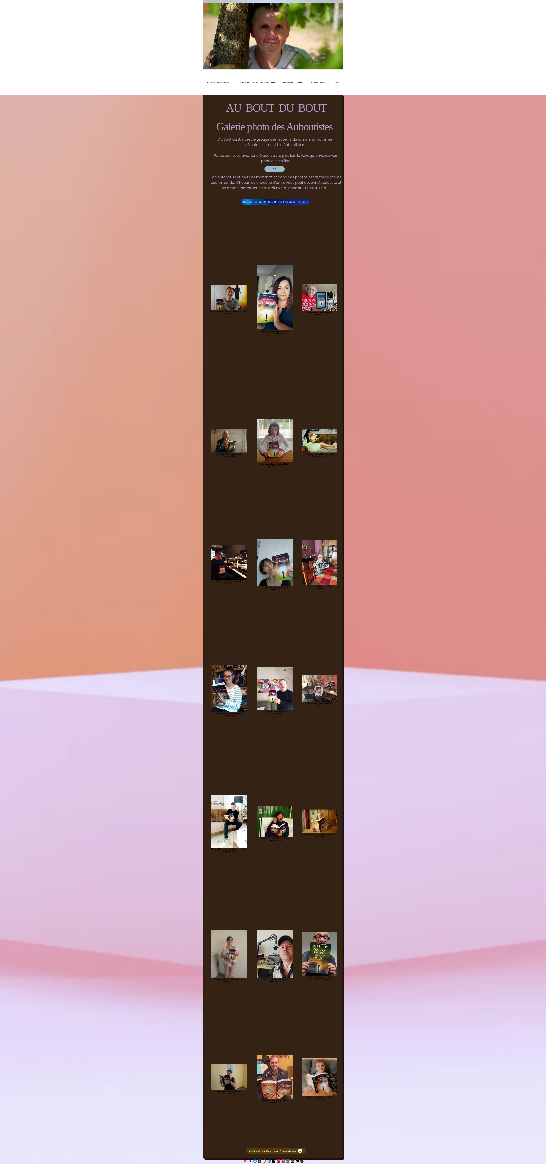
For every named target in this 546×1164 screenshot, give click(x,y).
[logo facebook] (255, 1161)
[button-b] (287, 1161)
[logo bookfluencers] (292, 1161)
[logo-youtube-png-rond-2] (264, 1161)
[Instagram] (245, 1161)
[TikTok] (273, 1161)
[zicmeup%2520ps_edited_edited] (297, 1161)
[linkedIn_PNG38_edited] (269, 1161)
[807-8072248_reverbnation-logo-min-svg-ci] (302, 1161)
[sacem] (278, 1161)
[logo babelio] (259, 1161)
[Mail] (274, 169)
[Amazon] (250, 1161)
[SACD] (283, 1161)
